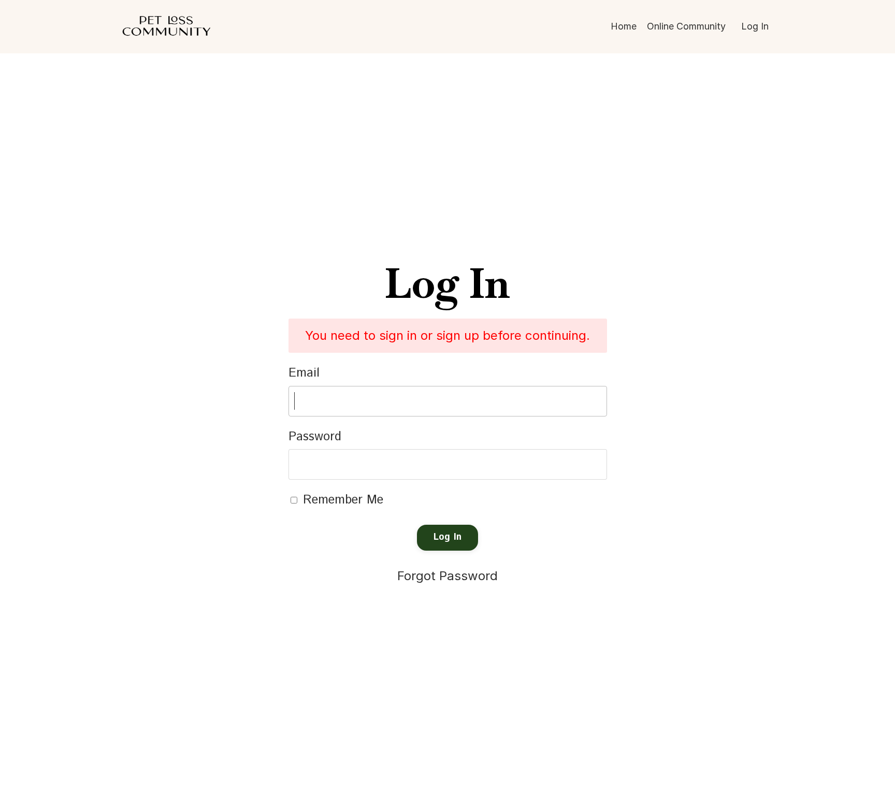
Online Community (686, 26)
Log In (755, 26)
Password (314, 436)
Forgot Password (447, 575)
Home (624, 26)
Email (304, 373)
